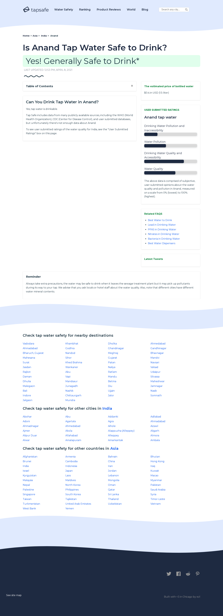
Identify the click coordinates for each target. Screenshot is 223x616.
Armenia (70, 456)
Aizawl (154, 426)
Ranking (85, 9)
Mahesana (29, 357)
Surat (26, 362)
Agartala (70, 421)
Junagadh (71, 386)
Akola (68, 430)
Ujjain (111, 390)
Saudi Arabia (157, 489)
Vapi (67, 376)
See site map (14, 595)
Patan (111, 362)
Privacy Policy (56, 574)
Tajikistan (71, 499)
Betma (112, 381)
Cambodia (71, 461)
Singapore (29, 494)
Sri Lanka (113, 494)
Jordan (112, 470)
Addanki (113, 416)
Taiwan (27, 499)
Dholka (112, 343)
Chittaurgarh (73, 395)
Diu (110, 386)
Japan (69, 470)
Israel (26, 470)
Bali (25, 390)
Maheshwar (157, 381)
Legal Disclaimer (86, 574)
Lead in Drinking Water (162, 224)
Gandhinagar (158, 348)
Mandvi (154, 357)
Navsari (154, 362)
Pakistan (155, 484)
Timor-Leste (157, 499)
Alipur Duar (30, 435)
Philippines (72, 489)
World (131, 9)
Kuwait (154, 470)
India (107, 408)
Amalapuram (73, 440)
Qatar (111, 489)
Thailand (113, 499)
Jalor (111, 395)
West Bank (29, 508)
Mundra (70, 400)
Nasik (153, 390)
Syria (153, 494)
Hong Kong (157, 461)
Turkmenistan (31, 503)
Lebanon (113, 475)
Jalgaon (27, 400)
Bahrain (112, 456)
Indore (27, 395)
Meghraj (113, 353)
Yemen (69, 508)
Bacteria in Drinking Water (164, 238)
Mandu (112, 376)
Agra (111, 421)
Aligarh (154, 430)
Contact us (32, 574)
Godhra (69, 348)
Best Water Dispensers (161, 243)
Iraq (152, 466)
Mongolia (113, 480)
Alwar (26, 440)
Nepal (26, 484)
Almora (154, 435)
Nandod (70, 353)
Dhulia (27, 381)
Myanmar (156, 480)
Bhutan (155, 456)
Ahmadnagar (31, 426)
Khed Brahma (73, 362)
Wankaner (71, 367)
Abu (68, 371)
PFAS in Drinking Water (162, 229)
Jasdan (27, 367)
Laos (68, 475)
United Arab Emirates (78, 503)
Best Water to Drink (160, 220)
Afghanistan (30, 456)
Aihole (112, 426)
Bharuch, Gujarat (33, 353)
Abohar (27, 416)
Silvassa (154, 376)
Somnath (156, 395)
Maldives (70, 480)
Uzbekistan (115, 503)
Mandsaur (71, 381)
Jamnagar (156, 386)
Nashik (69, 390)
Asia (114, 448)
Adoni (26, 421)
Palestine (28, 489)
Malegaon (29, 386)
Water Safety (63, 9)
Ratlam (112, 371)
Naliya (111, 367)
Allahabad (71, 435)
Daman (27, 376)
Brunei (27, 461)
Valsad (154, 367)
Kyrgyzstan (29, 475)
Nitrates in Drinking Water (163, 234)
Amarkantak (115, 440)
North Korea (72, 484)
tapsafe (39, 10)
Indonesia (71, 466)
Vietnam (155, 503)
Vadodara (28, 343)
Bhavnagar (157, 353)
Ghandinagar (116, 348)
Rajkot (27, 371)
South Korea (73, 494)
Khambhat (71, 343)
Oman (112, 484)
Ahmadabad (30, 348)
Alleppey (113, 435)
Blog (145, 9)
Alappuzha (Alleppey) (121, 430)
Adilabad (155, 416)
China (111, 461)
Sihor (68, 357)
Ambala (155, 440)
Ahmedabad (158, 343)
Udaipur (155, 371)
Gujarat (112, 357)
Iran (110, 466)
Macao (154, 475)
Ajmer (26, 430)
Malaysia (28, 480)
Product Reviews (109, 9)
